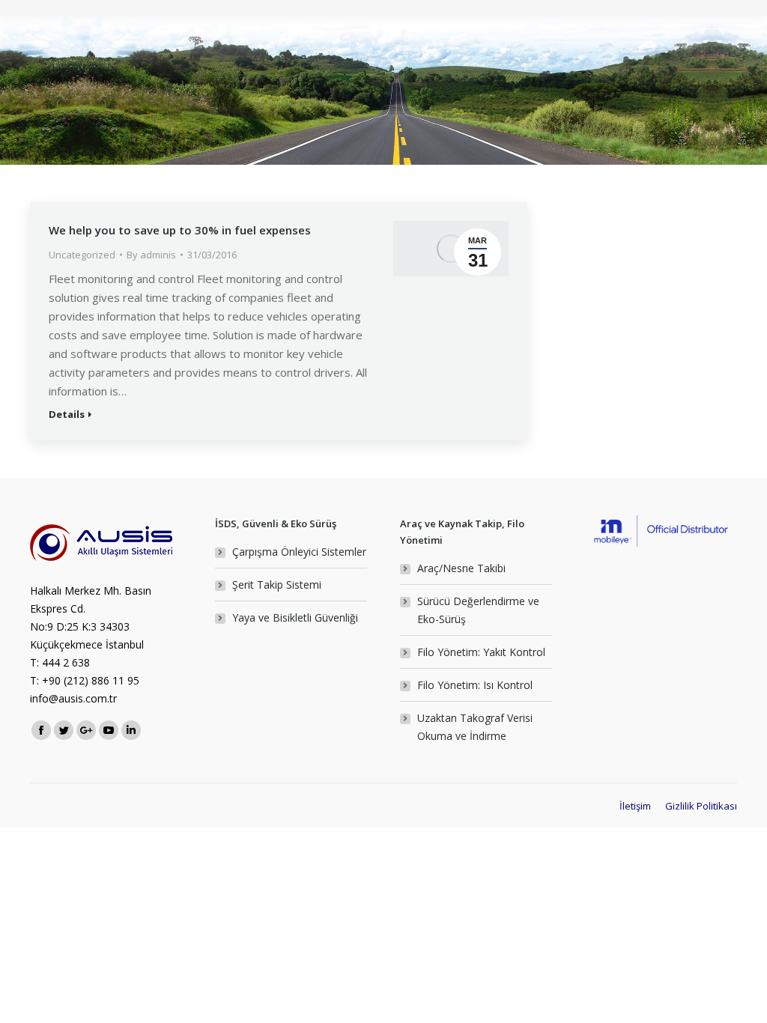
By (151, 254)
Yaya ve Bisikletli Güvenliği (295, 617)
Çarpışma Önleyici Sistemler (299, 551)
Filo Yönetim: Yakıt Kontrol (481, 652)
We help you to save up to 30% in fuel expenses (180, 229)
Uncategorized (82, 254)
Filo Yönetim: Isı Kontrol (475, 685)
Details (67, 414)
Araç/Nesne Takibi (461, 568)
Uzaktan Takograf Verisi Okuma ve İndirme (475, 727)
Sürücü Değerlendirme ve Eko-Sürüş (478, 610)
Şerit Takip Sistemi (276, 584)
